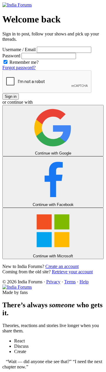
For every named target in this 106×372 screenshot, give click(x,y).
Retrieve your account (72, 271)
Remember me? (23, 62)
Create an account (62, 266)
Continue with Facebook (53, 204)
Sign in (10, 96)
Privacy (53, 281)
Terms (70, 281)
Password (11, 55)
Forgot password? (19, 67)
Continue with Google (53, 153)
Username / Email (19, 49)
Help (84, 281)
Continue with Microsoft (53, 256)
